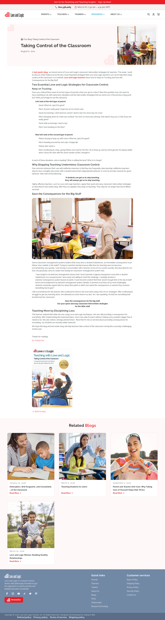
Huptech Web (89, 615)
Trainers (94, 587)
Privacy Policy (133, 587)
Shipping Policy (133, 583)
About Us (95, 591)
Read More (14, 493)
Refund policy (24, 617)
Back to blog (40, 411)
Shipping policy (77, 617)
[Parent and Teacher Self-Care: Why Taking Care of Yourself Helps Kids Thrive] (134, 464)
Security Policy (133, 591)
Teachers (95, 583)
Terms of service (58, 617)
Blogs (93, 595)
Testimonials (96, 602)
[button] (47, 14)
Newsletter (16, 600)
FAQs (93, 599)
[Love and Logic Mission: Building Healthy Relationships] (30, 533)
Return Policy (132, 580)
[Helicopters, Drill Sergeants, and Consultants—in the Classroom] (30, 464)
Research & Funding (99, 606)
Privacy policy (40, 617)
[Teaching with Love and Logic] (82, 377)
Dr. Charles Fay (38, 340)
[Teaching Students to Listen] (82, 464)
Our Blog (28, 39)
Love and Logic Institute (29, 615)
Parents (94, 580)
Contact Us (131, 595)
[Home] (22, 39)
